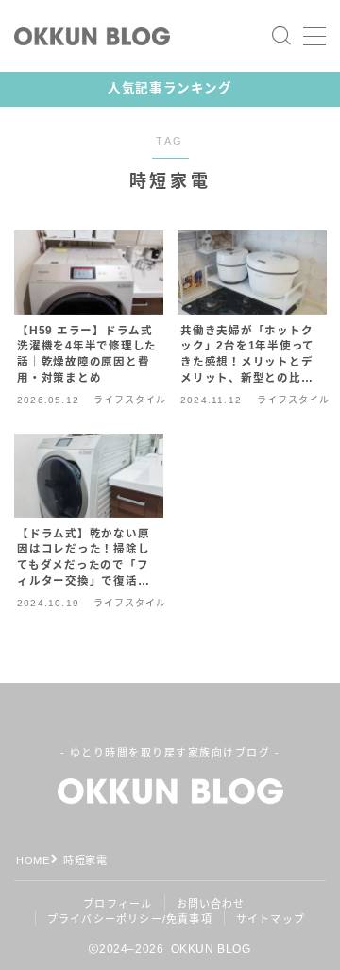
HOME (32, 860)
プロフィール (117, 904)
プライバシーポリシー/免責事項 (129, 919)
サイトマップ (270, 919)
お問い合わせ (211, 904)
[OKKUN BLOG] (92, 36)
